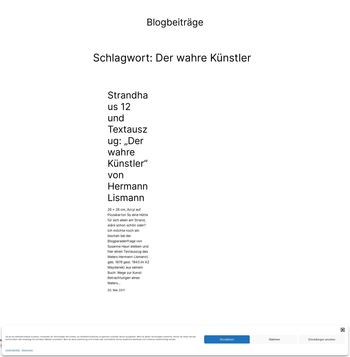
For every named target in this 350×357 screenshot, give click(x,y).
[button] (343, 330)
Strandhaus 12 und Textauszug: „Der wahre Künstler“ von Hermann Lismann (128, 146)
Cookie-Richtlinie (12, 350)
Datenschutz (27, 350)
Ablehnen (274, 339)
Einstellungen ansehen (321, 339)
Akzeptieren (227, 339)
